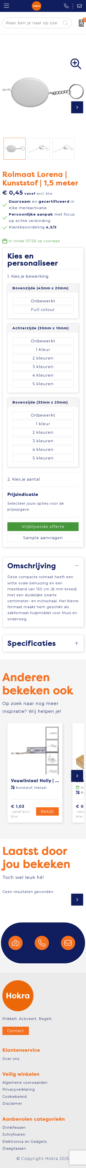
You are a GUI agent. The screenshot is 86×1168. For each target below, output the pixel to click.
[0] (80, 23)
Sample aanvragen (43, 538)
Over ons (10, 1059)
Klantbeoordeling (33, 227)
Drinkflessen (14, 1127)
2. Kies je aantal (23, 479)
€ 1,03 (21, 811)
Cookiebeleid (14, 1096)
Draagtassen (14, 1148)
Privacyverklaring (18, 1089)
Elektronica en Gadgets (24, 1141)
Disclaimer (12, 1103)
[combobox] (31, 23)
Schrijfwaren (14, 1134)
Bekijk (47, 811)
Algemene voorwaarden (25, 1082)
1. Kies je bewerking (28, 276)
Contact (15, 1031)
